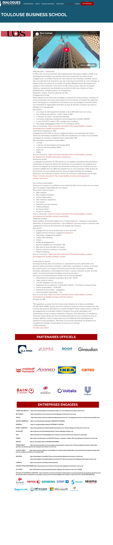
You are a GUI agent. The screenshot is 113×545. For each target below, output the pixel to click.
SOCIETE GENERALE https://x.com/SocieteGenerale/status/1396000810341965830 (40, 421)
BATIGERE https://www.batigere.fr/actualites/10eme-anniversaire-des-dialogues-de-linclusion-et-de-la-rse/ (49, 456)
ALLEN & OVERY (23, 450)
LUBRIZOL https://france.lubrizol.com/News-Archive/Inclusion (37, 462)
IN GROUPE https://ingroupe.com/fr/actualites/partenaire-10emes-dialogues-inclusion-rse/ (44, 431)
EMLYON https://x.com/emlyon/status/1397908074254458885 (37, 441)
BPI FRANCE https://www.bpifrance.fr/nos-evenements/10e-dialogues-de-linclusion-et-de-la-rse (46, 414)
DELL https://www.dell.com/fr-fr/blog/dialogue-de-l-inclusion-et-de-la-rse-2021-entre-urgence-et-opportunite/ (51, 434)
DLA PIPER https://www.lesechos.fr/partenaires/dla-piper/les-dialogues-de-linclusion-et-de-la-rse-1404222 (49, 469)
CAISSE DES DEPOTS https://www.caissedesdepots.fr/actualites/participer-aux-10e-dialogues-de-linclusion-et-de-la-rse (50, 410)
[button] (56, 337)
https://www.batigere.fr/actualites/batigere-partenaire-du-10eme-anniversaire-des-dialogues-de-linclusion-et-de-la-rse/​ (56, 459)
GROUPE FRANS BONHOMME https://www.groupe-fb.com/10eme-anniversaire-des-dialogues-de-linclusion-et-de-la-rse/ (49, 466)
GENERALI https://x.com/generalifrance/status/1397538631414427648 (40, 424)
